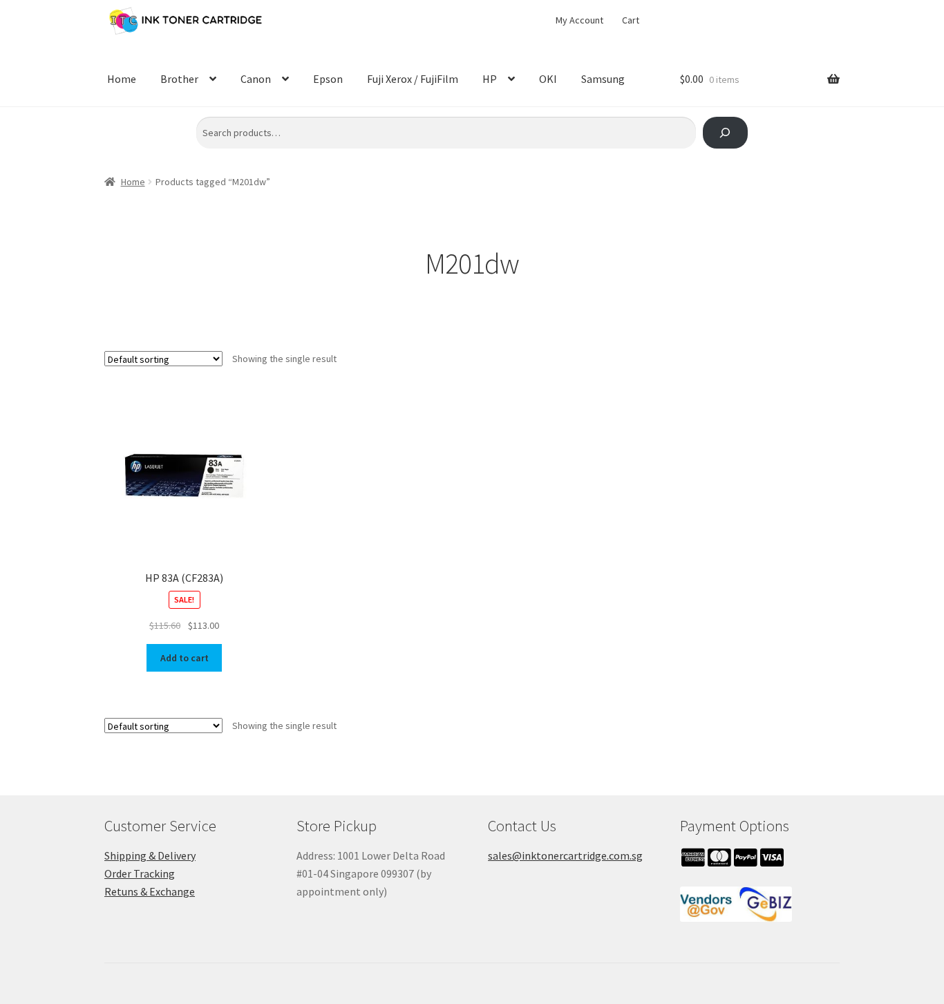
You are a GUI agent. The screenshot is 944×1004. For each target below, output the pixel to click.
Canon (255, 79)
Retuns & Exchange (149, 891)
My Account (579, 20)
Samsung (603, 79)
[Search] (725, 133)
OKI (548, 79)
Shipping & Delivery (150, 855)
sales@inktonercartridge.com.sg (565, 855)
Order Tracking (139, 873)
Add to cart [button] (184, 658)
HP (489, 79)
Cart (630, 20)
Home (121, 79)
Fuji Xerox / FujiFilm (412, 79)
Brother (179, 79)
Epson (328, 79)
